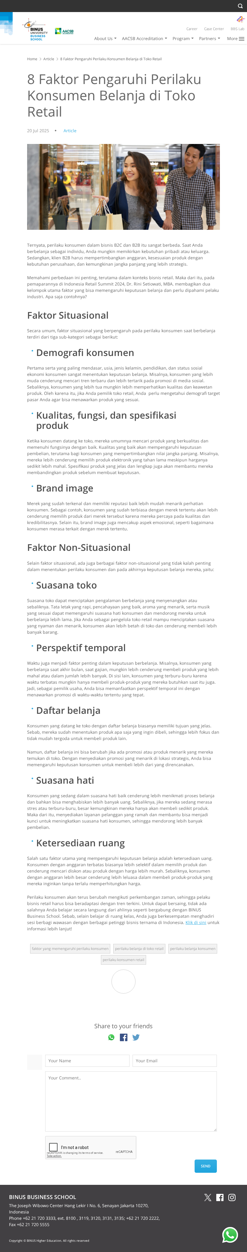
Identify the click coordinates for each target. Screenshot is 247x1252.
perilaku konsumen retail (123, 959)
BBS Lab (237, 28)
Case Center (214, 28)
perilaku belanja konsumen (192, 948)
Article (48, 58)
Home (32, 58)
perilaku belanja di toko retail (139, 948)
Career (192, 28)
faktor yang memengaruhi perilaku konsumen (70, 948)
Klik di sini (196, 922)
